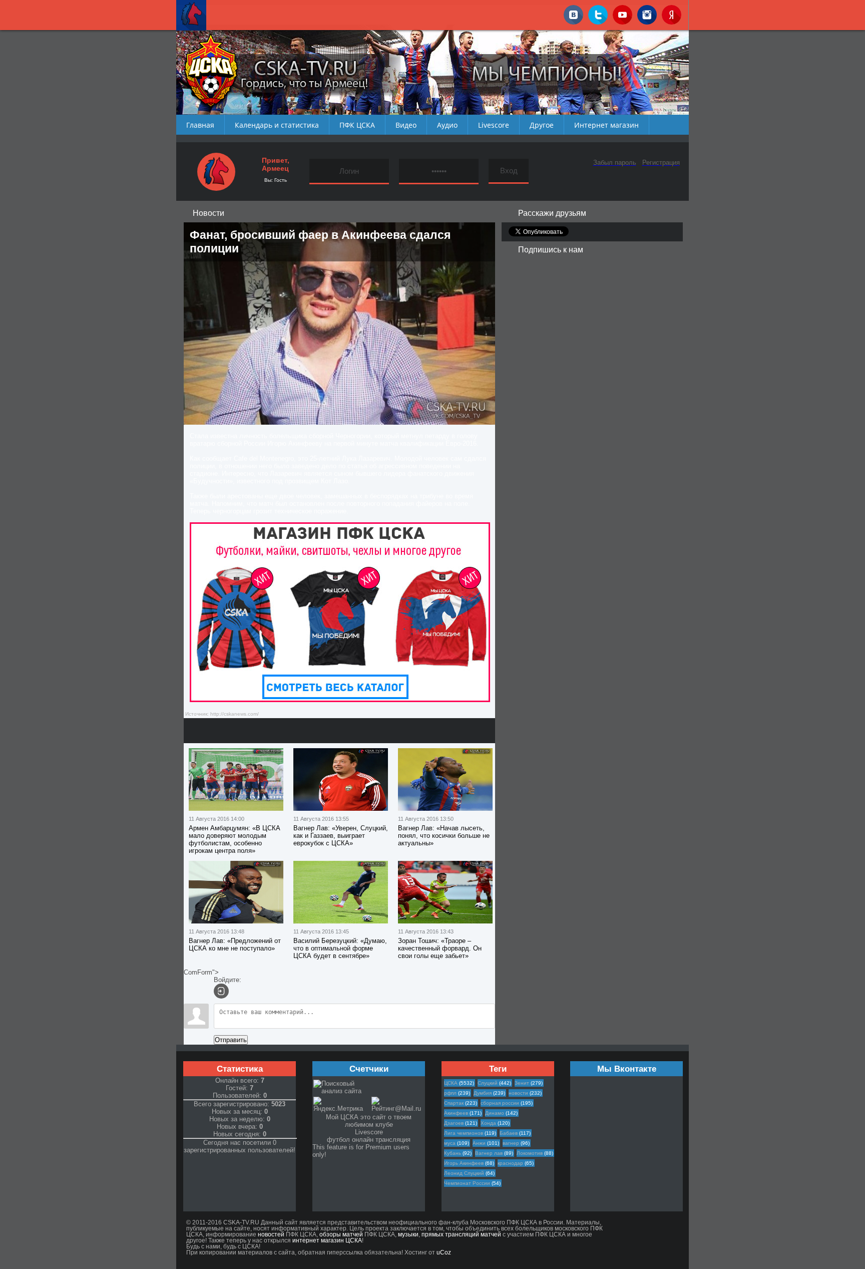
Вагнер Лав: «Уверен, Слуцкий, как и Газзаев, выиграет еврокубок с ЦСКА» (340, 835)
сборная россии (500, 1103)
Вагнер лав (489, 1153)
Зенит (522, 1083)
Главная (200, 125)
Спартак (454, 1103)
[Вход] (221, 991)
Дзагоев (454, 1123)
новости (518, 1093)
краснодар (510, 1163)
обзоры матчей (341, 1234)
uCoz (444, 1252)
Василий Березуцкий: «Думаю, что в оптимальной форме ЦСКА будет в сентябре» (340, 948)
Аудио (447, 125)
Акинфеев (456, 1113)
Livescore (493, 125)
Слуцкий (488, 1083)
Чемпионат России (467, 1183)
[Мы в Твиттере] (598, 13)
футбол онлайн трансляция (368, 1139)
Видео (405, 125)
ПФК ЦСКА (357, 125)
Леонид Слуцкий (464, 1173)
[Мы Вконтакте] (573, 13)
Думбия (483, 1093)
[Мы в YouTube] (622, 13)
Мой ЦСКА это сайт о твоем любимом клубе (368, 1120)
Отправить (231, 1040)
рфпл (450, 1093)
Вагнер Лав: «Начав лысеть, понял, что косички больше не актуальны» (444, 835)
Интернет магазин (606, 125)
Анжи (479, 1143)
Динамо (494, 1113)
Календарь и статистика (277, 125)
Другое (542, 125)
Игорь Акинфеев (464, 1163)
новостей (271, 1234)
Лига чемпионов (463, 1133)
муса (450, 1143)
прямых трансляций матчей (461, 1234)
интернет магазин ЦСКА (327, 1240)
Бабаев (509, 1133)
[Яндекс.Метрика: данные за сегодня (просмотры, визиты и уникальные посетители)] (341, 1104)
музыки (408, 1234)
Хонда (488, 1123)
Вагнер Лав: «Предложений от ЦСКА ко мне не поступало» (235, 944)
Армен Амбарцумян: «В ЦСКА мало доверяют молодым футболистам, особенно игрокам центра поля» (234, 839)
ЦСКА (451, 1083)
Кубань (452, 1153)
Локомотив (530, 1153)
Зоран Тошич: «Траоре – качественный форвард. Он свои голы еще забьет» (440, 948)
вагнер (511, 1143)
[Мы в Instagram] (647, 13)
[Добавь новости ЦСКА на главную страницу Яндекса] (671, 13)
